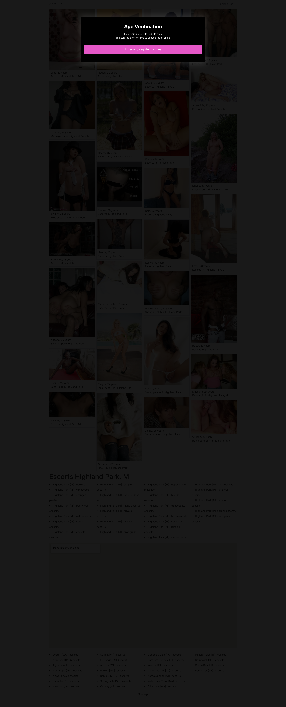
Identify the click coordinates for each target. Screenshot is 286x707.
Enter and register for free (143, 49)
